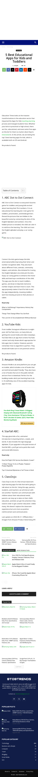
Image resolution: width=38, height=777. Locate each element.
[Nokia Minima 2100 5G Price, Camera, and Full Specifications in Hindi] (6, 722)
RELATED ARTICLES (8, 550)
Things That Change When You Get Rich (15, 314)
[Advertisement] (19, 20)
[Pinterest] (17, 70)
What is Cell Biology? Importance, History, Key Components (17, 308)
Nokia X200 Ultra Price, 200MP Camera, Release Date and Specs (9, 542)
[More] (34, 70)
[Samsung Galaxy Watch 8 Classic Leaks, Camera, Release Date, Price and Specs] (28, 611)
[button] (3, 42)
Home (3, 47)
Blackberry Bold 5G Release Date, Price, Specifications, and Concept (10, 620)
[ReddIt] (25, 70)
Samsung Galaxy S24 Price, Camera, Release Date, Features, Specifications (10, 660)
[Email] (29, 70)
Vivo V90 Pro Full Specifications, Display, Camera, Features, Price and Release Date (23, 557)
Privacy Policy (29, 771)
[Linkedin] (21, 70)
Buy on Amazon (28, 423)
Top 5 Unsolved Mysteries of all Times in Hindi (18, 470)
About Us (7, 771)
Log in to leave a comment (19, 594)
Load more (18, 667)
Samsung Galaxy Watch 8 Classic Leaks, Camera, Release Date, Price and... (27, 620)
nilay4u (16, 65)
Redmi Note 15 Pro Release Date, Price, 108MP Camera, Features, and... (10, 640)
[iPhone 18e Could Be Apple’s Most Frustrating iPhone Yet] (6, 575)
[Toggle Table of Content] (22, 190)
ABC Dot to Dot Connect (19, 197)
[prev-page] (3, 582)
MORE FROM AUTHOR (23, 550)
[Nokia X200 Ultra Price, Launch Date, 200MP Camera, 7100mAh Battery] (6, 713)
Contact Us (14, 771)
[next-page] (6, 582)
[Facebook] (8, 70)
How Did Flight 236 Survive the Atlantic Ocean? (18, 460)
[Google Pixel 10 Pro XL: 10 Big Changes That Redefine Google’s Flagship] (28, 651)
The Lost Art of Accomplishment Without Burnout (19, 318)
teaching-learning (28, 121)
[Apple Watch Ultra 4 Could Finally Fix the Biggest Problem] (6, 566)
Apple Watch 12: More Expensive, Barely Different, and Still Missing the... (28, 640)
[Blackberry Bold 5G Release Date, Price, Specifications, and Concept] (10, 611)
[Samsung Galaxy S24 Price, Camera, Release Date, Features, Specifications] (10, 651)
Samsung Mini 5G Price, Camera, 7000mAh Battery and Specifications (28, 542)
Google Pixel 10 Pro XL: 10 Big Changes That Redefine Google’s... (28, 660)
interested (6, 135)
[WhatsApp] (4, 70)
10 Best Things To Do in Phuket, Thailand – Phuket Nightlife (16, 465)
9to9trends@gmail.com (23, 694)
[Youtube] (24, 699)
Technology (10, 47)
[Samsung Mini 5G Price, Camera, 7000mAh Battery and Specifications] (6, 731)
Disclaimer (21, 771)
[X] (12, 70)
